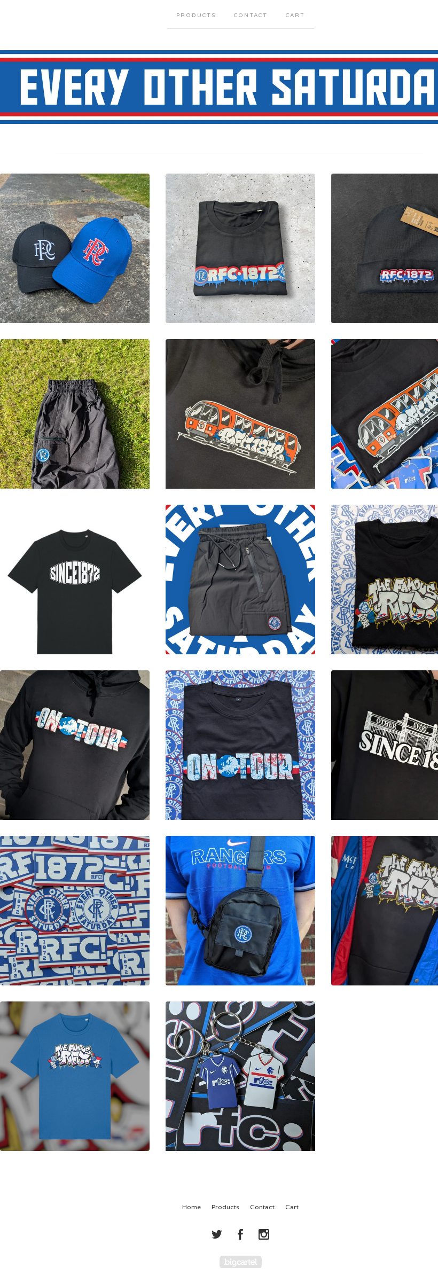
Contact (251, 15)
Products (196, 15)
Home (191, 1207)
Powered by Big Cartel (241, 1262)
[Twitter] (217, 1234)
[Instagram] (264, 1234)
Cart (295, 15)
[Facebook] (240, 1234)
